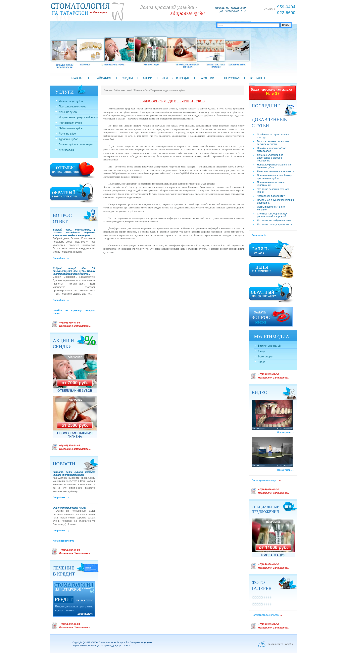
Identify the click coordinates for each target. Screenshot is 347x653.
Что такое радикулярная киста (274, 224)
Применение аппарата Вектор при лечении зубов (274, 177)
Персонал (232, 78)
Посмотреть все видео (264, 480)
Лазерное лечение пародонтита (275, 171)
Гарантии (207, 78)
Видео (261, 361)
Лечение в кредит (176, 78)
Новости (64, 463)
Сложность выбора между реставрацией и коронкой (272, 215)
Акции (147, 78)
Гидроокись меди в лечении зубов (167, 90)
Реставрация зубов (70, 122)
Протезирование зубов (72, 106)
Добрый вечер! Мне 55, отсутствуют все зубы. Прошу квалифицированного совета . (74, 271)
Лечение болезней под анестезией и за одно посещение (270, 158)
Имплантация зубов (71, 101)
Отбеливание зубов (71, 128)
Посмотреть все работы (265, 615)
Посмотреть (284, 432)
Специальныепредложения (265, 509)
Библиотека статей (269, 345)
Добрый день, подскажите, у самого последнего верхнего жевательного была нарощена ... (74, 232)
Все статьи (257, 235)
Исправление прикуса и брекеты (78, 117)
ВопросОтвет (62, 218)
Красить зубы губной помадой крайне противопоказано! (74, 473)
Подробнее (59, 258)
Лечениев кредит (64, 571)
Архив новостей (62, 541)
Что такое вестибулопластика (274, 220)
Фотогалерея (265, 356)
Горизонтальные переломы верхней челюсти (273, 143)
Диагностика (66, 149)
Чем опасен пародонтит (271, 196)
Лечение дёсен (68, 133)
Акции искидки (63, 343)
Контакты (257, 78)
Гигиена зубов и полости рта (76, 144)
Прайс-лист (103, 78)
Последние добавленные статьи (269, 115)
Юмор (261, 351)
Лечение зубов (68, 111)
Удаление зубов (68, 139)
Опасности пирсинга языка (69, 507)
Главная (77, 78)
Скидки (127, 78)
